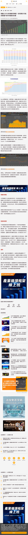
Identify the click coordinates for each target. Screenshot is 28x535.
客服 (8, 10)
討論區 (11, 10)
